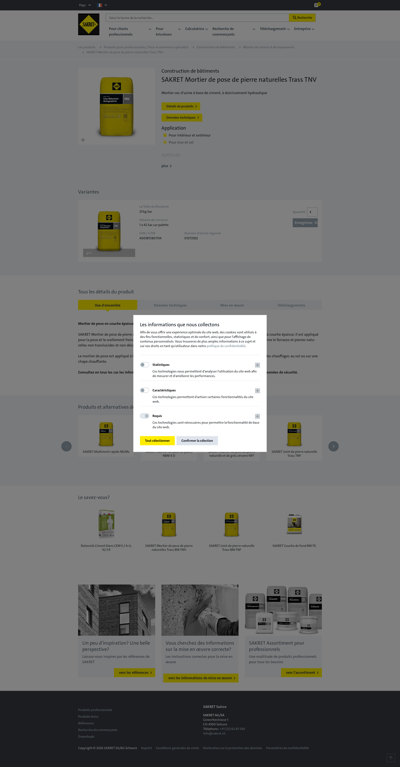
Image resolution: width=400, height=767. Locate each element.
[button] (206, 370)
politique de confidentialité (226, 346)
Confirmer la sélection (197, 440)
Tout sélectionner (157, 440)
